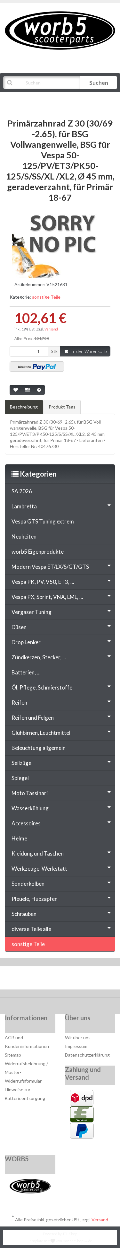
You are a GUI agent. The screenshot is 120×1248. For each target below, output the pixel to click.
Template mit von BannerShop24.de (60, 1240)
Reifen (19, 702)
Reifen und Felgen (33, 717)
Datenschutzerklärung (87, 1055)
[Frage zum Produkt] (39, 390)
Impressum (76, 1046)
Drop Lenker (26, 642)
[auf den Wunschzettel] (16, 390)
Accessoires (26, 823)
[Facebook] (41, 979)
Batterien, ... (26, 672)
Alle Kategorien (36, 98)
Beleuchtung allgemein (39, 747)
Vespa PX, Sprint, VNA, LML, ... (47, 596)
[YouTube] (60, 979)
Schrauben (24, 913)
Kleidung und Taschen (38, 853)
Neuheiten (24, 536)
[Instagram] (80, 979)
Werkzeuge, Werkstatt (39, 868)
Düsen (19, 627)
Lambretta (24, 506)
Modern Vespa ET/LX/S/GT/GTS (50, 566)
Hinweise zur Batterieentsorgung (25, 1094)
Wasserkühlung (30, 808)
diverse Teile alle (31, 929)
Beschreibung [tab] (24, 406)
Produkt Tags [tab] (62, 406)
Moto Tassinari (30, 793)
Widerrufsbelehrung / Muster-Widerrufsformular (26, 1072)
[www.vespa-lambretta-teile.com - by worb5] (60, 30)
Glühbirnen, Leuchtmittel (41, 732)
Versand (51, 329)
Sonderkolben (28, 883)
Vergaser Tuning (32, 612)
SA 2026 (22, 491)
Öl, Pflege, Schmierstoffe (42, 687)
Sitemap (13, 1055)
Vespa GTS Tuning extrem (43, 521)
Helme (19, 838)
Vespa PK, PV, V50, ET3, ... (43, 581)
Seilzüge (21, 763)
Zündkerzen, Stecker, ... (39, 657)
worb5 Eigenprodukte (38, 551)
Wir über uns (78, 1037)
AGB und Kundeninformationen (27, 1042)
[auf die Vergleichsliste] (27, 390)
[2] (37, 366)
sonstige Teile (46, 297)
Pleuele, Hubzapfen (35, 898)
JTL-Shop (69, 1233)
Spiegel (20, 778)
